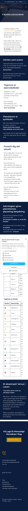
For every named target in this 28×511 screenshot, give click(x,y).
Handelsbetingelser (8, 486)
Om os (4, 464)
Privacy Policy (6, 484)
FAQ (3, 480)
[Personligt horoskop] (3, 6)
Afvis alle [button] (14, 267)
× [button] (25, 239)
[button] (14, 270)
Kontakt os (5, 482)
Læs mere (15, 248)
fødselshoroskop (9, 31)
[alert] (14, 255)
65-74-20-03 (7, 472)
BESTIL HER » (14, 440)
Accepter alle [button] (14, 263)
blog (9, 501)
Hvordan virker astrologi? (9, 488)
